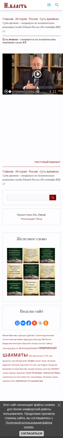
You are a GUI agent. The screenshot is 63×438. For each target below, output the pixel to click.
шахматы (15, 354)
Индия (31, 360)
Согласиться (31, 433)
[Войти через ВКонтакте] (23, 323)
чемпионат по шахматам (29, 380)
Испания (51, 361)
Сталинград (40, 335)
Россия (33, 365)
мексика (47, 369)
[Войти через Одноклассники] (45, 323)
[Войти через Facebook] (28, 323)
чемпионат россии (11, 377)
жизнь (55, 377)
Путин (44, 361)
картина (6, 381)
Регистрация (28, 218)
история (15, 369)
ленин (38, 361)
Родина (44, 365)
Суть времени (49, 19)
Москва (23, 369)
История (21, 19)
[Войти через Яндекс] (34, 323)
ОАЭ (30, 356)
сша (38, 365)
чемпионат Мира (51, 372)
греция (31, 369)
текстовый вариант (47, 162)
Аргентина (38, 356)
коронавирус (36, 377)
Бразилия (7, 369)
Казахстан (25, 377)
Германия (52, 365)
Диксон (15, 348)
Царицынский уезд (32, 339)
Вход (39, 218)
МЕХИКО (55, 369)
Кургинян (24, 365)
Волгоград (24, 348)
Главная (8, 19)
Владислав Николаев (12, 343)
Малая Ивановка (10, 335)
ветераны (47, 377)
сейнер (49, 343)
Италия (34, 348)
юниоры (39, 369)
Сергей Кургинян (19, 361)
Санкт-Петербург (34, 372)
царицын (22, 335)
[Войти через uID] (17, 323)
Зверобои (26, 343)
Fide (12, 381)
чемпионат (47, 347)
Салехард (7, 348)
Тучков (42, 343)
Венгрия (16, 365)
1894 (43, 339)
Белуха (35, 343)
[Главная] (15, 5)
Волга (48, 339)
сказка (5, 373)
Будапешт (7, 365)
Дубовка (31, 335)
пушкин (12, 373)
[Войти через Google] (40, 323)
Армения (21, 373)
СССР (46, 356)
